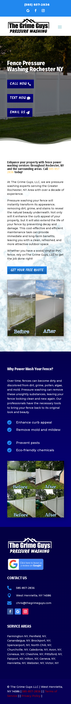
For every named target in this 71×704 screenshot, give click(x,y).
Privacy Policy (31, 696)
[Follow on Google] (28, 11)
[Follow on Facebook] (36, 11)
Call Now (18, 84)
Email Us (17, 112)
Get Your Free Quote (27, 270)
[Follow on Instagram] (43, 11)
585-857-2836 (31, 691)
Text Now (18, 98)
